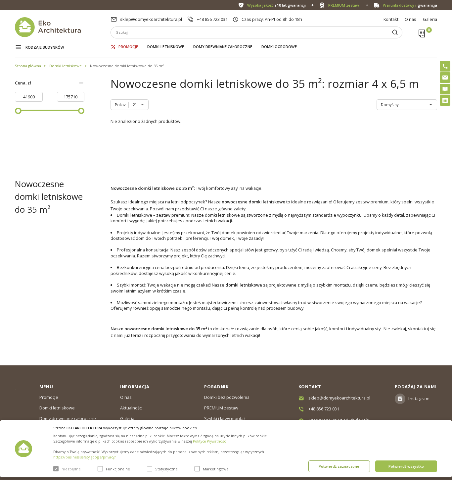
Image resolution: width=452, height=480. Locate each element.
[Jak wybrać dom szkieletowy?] (445, 89)
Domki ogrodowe (279, 46)
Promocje (128, 46)
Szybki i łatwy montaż (225, 418)
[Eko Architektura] (63, 27)
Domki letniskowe (165, 46)
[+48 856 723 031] (445, 66)
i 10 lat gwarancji (276, 5)
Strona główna (28, 65)
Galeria (430, 19)
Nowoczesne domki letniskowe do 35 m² (126, 65)
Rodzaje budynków (44, 47)
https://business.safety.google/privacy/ (84, 457)
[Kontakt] (445, 77)
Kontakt (391, 19)
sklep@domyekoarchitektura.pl (151, 19)
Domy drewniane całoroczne (222, 46)
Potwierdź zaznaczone (339, 466)
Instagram (418, 398)
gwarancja (410, 5)
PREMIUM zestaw (221, 408)
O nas (410, 19)
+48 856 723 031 (212, 19)
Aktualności (131, 408)
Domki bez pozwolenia (226, 397)
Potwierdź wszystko (406, 466)
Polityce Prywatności (210, 441)
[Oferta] (445, 100)
